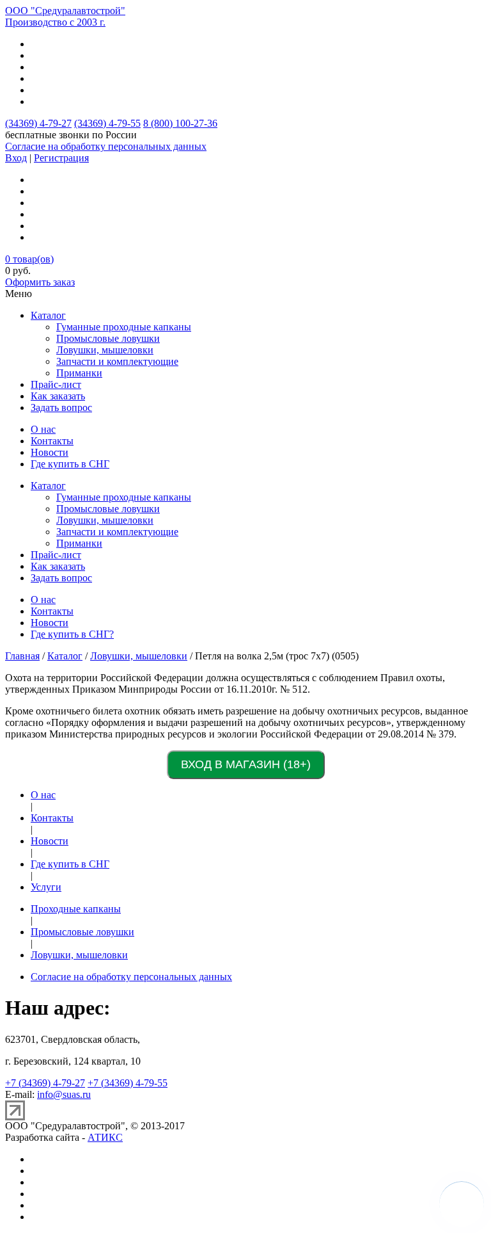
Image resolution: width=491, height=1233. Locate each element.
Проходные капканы (76, 908)
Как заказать (58, 396)
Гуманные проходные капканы (123, 326)
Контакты (52, 440)
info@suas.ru (64, 1094)
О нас (43, 429)
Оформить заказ (40, 282)
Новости (49, 452)
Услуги (46, 887)
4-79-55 (107, 123)
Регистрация (61, 157)
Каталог (48, 315)
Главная (22, 655)
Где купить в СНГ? (72, 634)
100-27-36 (180, 123)
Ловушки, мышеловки (104, 349)
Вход (16, 157)
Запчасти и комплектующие (117, 361)
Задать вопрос (61, 407)
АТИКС (105, 1137)
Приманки (79, 372)
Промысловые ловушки (108, 338)
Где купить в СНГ (70, 463)
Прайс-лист (56, 384)
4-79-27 (38, 123)
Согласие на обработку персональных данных (106, 146)
